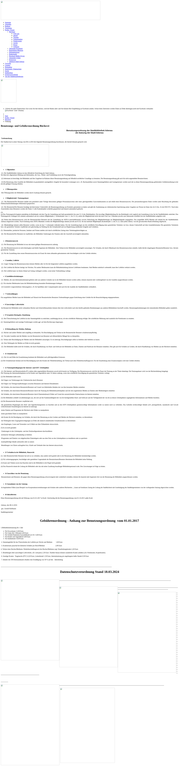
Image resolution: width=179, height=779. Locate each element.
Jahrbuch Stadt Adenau (16, 61)
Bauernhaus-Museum (16, 50)
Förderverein (17, 41)
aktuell (15, 35)
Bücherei (12, 32)
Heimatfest (8, 67)
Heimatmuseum (14, 52)
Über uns (16, 34)
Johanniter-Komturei (16, 48)
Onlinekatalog (17, 39)
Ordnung (16, 47)
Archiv (15, 43)
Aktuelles (8, 24)
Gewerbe (8, 63)
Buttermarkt (13, 54)
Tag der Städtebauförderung (14, 76)
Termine (16, 37)
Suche (7, 71)
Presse (15, 45)
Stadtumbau (9, 73)
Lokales (7, 65)
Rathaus (7, 26)
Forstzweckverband (11, 75)
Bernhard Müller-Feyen (17, 56)
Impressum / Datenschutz (13, 69)
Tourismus (8, 28)
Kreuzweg (12, 60)
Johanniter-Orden (15, 58)
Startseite (8, 22)
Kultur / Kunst (9, 30)
